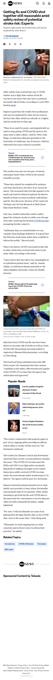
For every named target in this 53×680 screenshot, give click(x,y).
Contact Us (26, 673)
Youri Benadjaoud (11, 36)
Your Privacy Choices (41, 671)
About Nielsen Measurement (13, 671)
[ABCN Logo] (15, 3)
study (13, 105)
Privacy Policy (23, 665)
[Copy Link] (21, 44)
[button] (4, 3)
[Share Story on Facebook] (4, 44)
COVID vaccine (41, 220)
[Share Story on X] (10, 44)
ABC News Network (10, 665)
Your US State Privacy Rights (39, 665)
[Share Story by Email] (15, 44)
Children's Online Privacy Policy (19, 668)
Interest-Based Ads (37, 668)
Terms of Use (28, 671)
